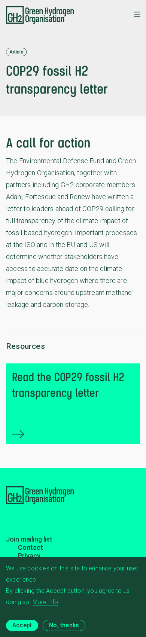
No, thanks (64, 625)
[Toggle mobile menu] (137, 14)
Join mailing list (29, 539)
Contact (30, 547)
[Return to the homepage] (40, 15)
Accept (22, 625)
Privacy (29, 556)
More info (45, 602)
